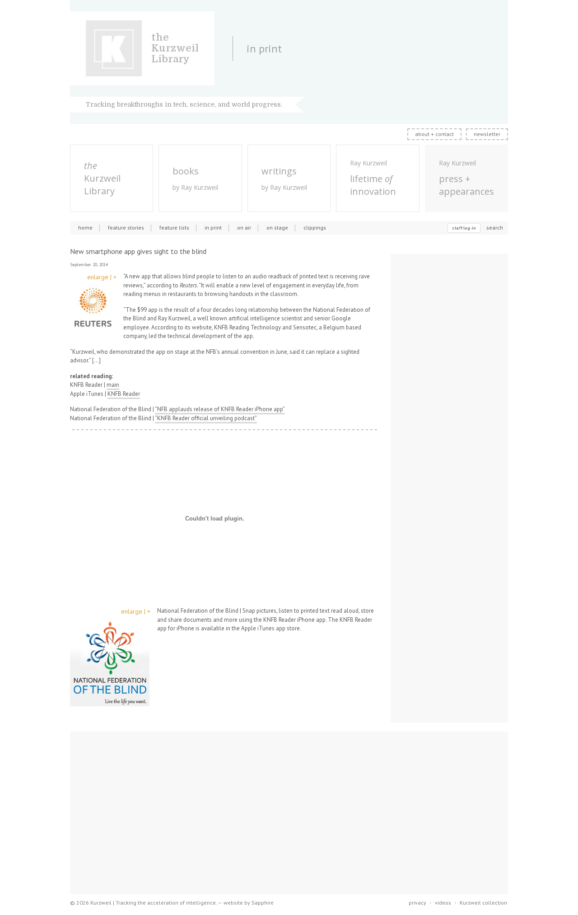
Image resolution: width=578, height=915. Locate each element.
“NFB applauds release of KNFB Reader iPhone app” (220, 409)
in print (213, 227)
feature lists (174, 227)
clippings (314, 227)
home (85, 227)
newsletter (487, 134)
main (113, 385)
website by (249, 902)
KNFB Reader (123, 394)
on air (244, 227)
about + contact (434, 134)
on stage (277, 227)
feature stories (126, 227)
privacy (417, 902)
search (494, 227)
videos (443, 902)
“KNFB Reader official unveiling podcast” (206, 418)
